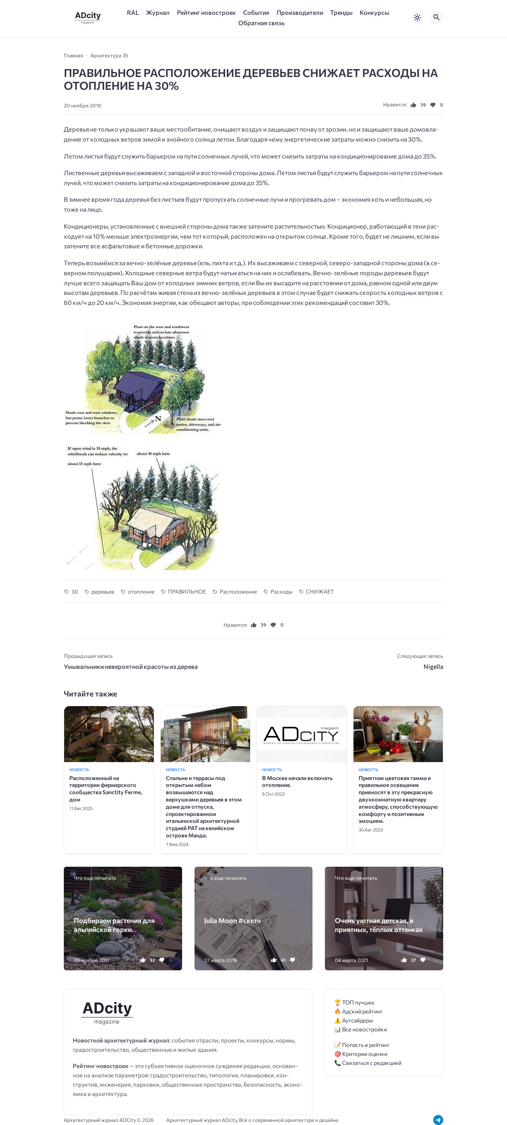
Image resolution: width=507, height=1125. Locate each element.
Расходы (281, 591)
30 (74, 591)
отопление (141, 591)
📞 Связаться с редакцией (367, 1062)
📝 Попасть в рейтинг (362, 1044)
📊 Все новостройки (360, 1029)
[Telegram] (438, 1120)
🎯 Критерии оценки (360, 1053)
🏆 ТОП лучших (354, 1002)
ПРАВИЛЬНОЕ (187, 591)
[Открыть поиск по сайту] (436, 17)
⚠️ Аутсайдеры (353, 1020)
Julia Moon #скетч (232, 920)
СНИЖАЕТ (320, 591)
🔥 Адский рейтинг (358, 1011)
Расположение (238, 591)
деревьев (102, 591)
